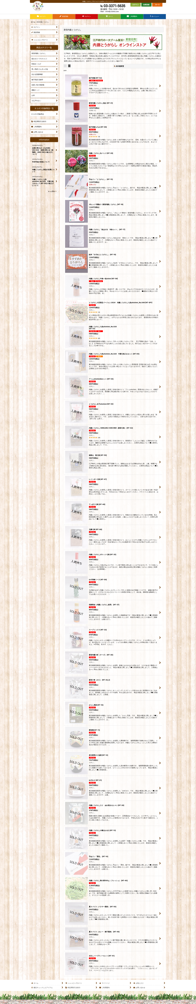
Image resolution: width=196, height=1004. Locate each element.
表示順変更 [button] (120, 66)
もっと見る (51, 191)
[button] (154, 16)
